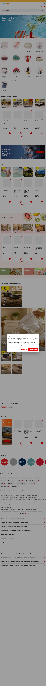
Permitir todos (33, 349)
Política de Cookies (33, 345)
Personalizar (22, 349)
